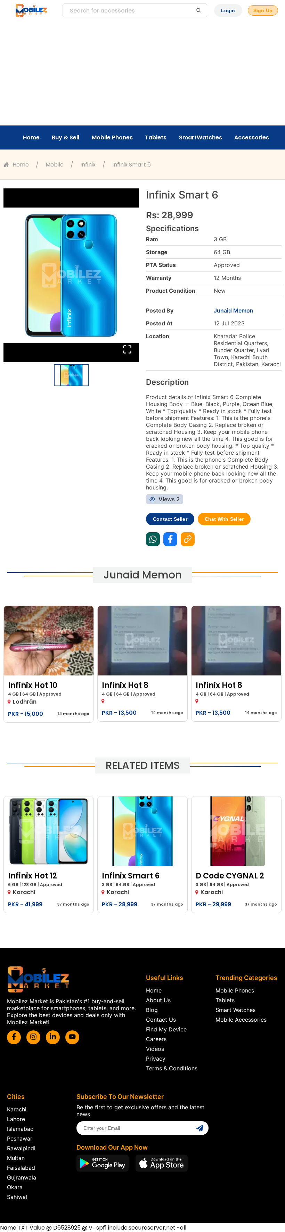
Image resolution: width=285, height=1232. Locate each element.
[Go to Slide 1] (71, 375)
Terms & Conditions (171, 1068)
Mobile (55, 165)
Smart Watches (235, 1009)
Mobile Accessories (241, 1019)
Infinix (88, 165)
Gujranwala (21, 1177)
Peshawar (19, 1138)
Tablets (155, 137)
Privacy (155, 1058)
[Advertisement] (142, 73)
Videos (155, 1048)
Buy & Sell (65, 137)
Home (31, 137)
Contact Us (161, 1019)
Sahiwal (17, 1196)
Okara (15, 1187)
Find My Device (166, 1029)
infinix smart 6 (131, 165)
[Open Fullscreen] (127, 350)
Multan (16, 1157)
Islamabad (20, 1128)
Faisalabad (21, 1167)
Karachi (16, 1109)
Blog (152, 1009)
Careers (156, 1039)
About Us (158, 1000)
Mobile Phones (112, 137)
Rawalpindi (21, 1148)
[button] (71, 275)
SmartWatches (200, 137)
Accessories (251, 137)
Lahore (16, 1119)
